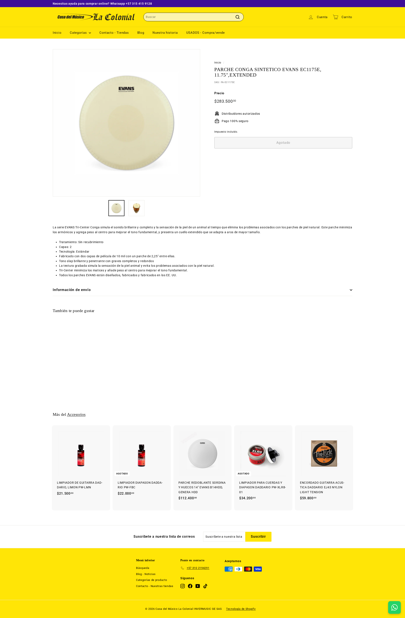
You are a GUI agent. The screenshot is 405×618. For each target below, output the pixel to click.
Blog (140, 33)
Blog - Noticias (146, 574)
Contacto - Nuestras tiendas (154, 586)
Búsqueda (142, 568)
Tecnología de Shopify (241, 608)
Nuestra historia (165, 33)
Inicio (57, 33)
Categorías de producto (151, 580)
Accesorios (76, 414)
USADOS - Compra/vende (205, 33)
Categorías (79, 33)
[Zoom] (126, 122)
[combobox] (193, 17)
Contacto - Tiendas (114, 33)
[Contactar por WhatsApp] (394, 607)
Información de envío (72, 290)
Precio (219, 93)
